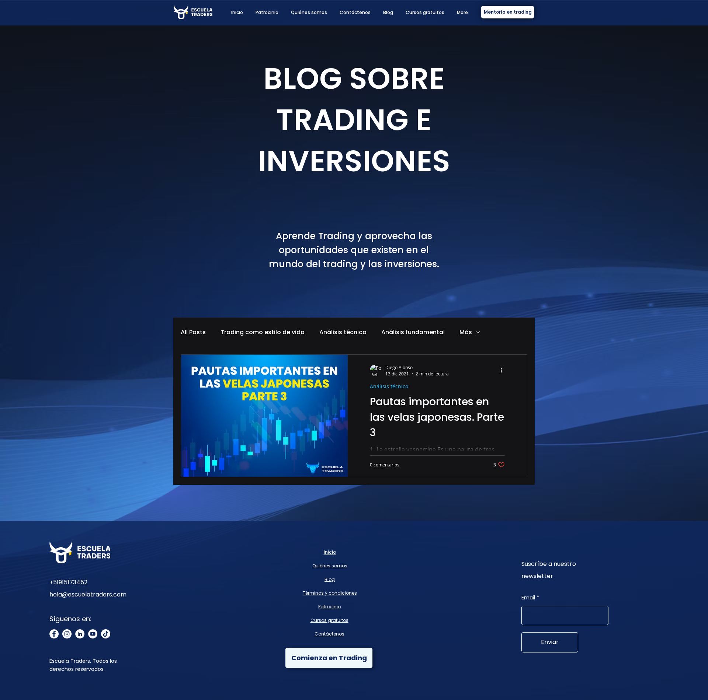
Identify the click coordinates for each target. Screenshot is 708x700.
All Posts (193, 332)
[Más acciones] (503, 370)
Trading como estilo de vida (263, 332)
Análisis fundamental (413, 332)
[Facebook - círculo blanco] (54, 633)
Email (528, 597)
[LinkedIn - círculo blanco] (79, 633)
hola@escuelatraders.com (87, 594)
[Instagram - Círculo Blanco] (67, 633)
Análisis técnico (343, 332)
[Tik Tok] (105, 633)
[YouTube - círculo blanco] (92, 633)
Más (465, 332)
